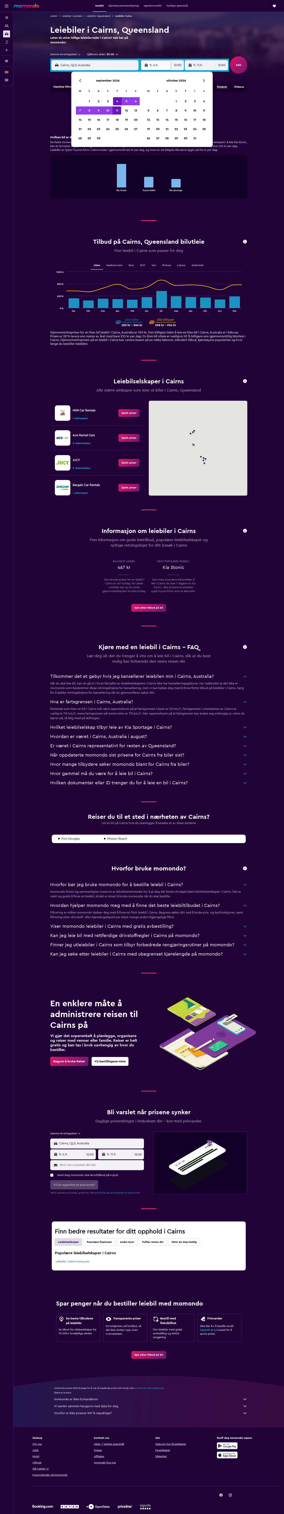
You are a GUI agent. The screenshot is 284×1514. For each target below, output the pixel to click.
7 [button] (80, 110)
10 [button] (107, 110)
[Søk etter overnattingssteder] (7, 26)
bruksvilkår (100, 1193)
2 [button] (98, 101)
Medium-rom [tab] (114, 265)
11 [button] (117, 110)
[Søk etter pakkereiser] (7, 42)
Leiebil (53, 16)
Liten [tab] (97, 265)
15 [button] (89, 119)
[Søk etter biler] (7, 34)
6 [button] (136, 101)
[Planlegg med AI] (7, 50)
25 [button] (117, 129)
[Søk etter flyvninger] (7, 18)
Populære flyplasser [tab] (99, 1242)
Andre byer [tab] (127, 1242)
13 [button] (135, 110)
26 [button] (126, 129)
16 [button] (98, 119)
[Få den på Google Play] (227, 1445)
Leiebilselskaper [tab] (68, 1242)
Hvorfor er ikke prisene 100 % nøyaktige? (83, 1413)
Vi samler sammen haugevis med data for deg (86, 1406)
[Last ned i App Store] (227, 1455)
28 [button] (80, 138)
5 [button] (126, 101)
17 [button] (107, 119)
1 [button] (89, 101)
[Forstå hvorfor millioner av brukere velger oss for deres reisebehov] (245, 868)
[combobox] (65, 54)
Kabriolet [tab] (198, 265)
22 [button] (89, 129)
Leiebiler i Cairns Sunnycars (72, 1261)
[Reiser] (7, 61)
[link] (128, 413)
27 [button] (135, 129)
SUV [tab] (142, 265)
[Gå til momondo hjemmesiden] (26, 6)
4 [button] (117, 101)
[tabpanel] (148, 170)
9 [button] (98, 110)
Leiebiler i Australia (72, 16)
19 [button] (126, 119)
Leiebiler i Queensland (98, 16)
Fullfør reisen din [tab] (152, 1242)
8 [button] (89, 110)
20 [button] (136, 119)
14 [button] (80, 119)
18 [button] (117, 119)
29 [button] (89, 138)
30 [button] (98, 138)
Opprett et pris (209, 1330)
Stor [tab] (131, 265)
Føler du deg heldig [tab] (184, 1242)
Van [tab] (153, 265)
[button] (6, 6)
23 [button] (98, 129)
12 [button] (126, 110)
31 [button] (194, 138)
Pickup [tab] (166, 265)
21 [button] (80, 129)
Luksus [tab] (181, 265)
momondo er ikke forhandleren (76, 1399)
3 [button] (108, 101)
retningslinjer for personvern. (125, 1193)
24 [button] (108, 129)
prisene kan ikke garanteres (149, 1388)
